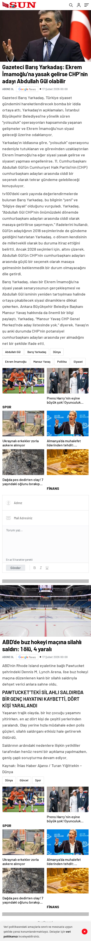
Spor (38, 780)
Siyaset (78, 361)
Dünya (57, 352)
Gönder (15, 568)
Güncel (24, 780)
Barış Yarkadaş (36, 352)
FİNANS (53, 488)
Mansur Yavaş (41, 361)
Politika (62, 361)
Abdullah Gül (13, 352)
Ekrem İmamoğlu (16, 361)
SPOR (6, 407)
